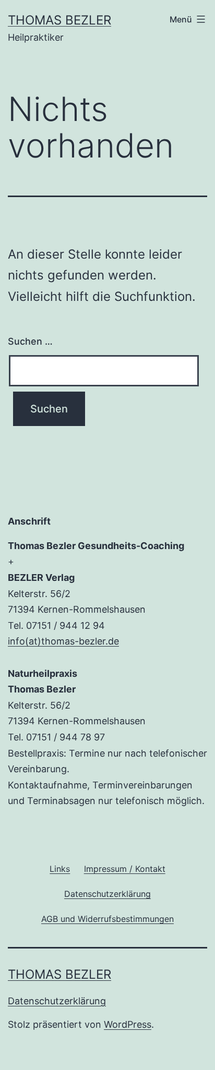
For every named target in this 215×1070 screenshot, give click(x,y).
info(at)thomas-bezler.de (63, 641)
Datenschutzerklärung (57, 1000)
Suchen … (30, 341)
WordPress (127, 1024)
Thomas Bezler (59, 20)
